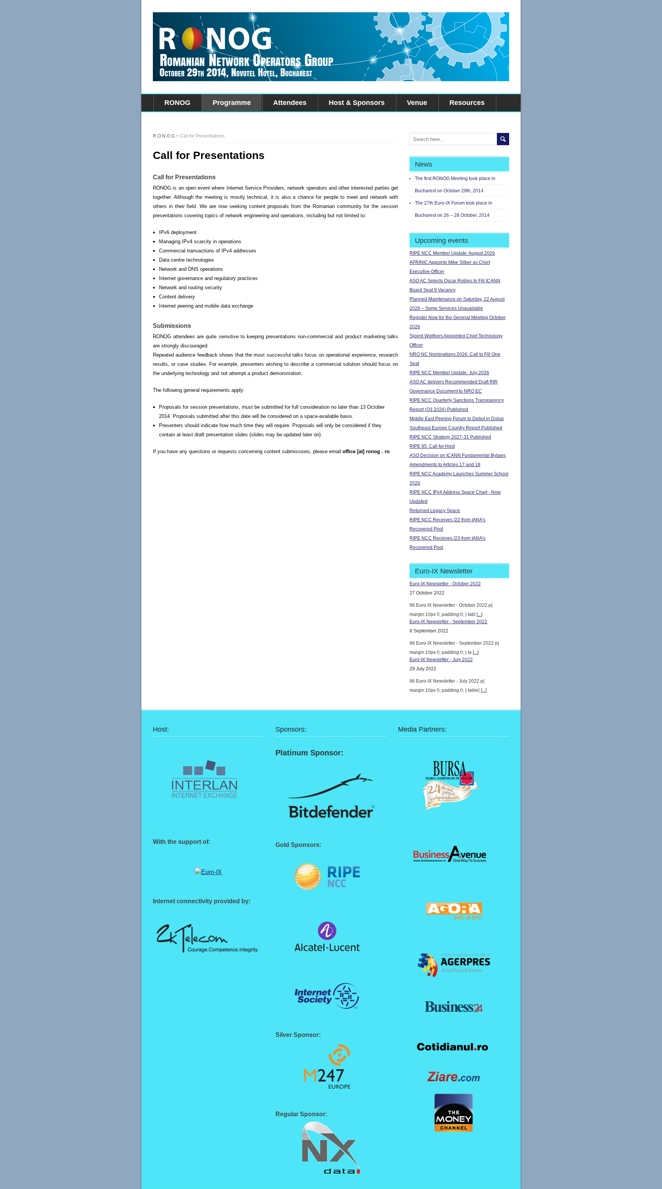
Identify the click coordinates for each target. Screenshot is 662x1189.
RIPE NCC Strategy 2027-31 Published (450, 437)
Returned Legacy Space (435, 510)
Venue (417, 102)
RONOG (177, 102)
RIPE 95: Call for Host (432, 446)
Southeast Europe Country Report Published (456, 428)
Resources (467, 102)
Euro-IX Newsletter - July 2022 (441, 659)
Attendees (289, 102)
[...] (479, 614)
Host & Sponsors (357, 102)
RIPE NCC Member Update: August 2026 (452, 253)
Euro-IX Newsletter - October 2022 (445, 583)
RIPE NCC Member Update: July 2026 (449, 372)
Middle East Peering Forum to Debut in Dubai (457, 418)
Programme (232, 102)
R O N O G (164, 136)
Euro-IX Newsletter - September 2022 (448, 621)
